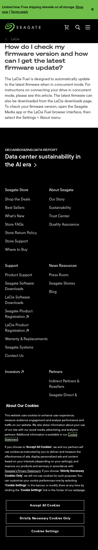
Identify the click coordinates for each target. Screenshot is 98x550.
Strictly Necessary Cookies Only (45, 518)
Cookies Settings (45, 531)
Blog (53, 292)
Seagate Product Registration (19, 314)
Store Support (17, 241)
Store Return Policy (21, 233)
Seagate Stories (62, 283)
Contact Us (14, 356)
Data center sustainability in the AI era (43, 160)
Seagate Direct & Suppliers (63, 397)
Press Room (59, 275)
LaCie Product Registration (17, 327)
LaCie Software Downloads (17, 300)
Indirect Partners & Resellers (64, 384)
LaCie (15, 39)
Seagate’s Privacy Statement (23, 471)
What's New (15, 216)
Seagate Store (17, 190)
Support (12, 266)
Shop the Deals (18, 199)
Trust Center (59, 216)
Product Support (19, 275)
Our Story (57, 199)
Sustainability (60, 208)
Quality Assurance (64, 224)
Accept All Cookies (45, 505)
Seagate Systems (19, 347)
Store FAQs (14, 224)
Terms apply (19, 12)
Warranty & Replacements (27, 339)
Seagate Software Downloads (19, 286)
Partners (56, 372)
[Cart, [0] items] (67, 27)
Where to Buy (17, 249)
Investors (13, 372)
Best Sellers (15, 208)
